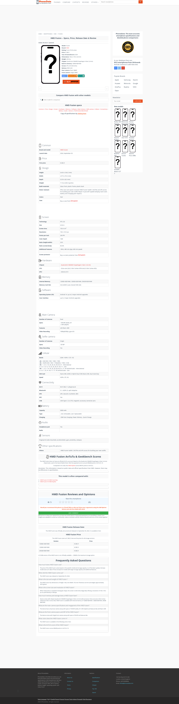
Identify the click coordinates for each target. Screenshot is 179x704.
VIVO (134, 87)
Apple (117, 80)
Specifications (96, 677)
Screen (56, 109)
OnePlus (118, 87)
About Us (69, 677)
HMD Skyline (71, 465)
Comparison (95, 681)
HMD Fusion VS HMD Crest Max (49, 480)
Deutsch (57, 699)
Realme (126, 87)
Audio (66, 111)
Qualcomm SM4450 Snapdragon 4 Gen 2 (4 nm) (76, 265)
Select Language (42, 699)
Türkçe (71, 699)
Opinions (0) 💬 (73, 76)
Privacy (69, 689)
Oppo (117, 91)
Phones (57, 2)
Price (46, 109)
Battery (61, 111)
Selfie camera (90, 109)
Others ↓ (95, 2)
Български (89, 699)
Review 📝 (81, 76)
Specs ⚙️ (64, 76)
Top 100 (94, 689)
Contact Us (70, 681)
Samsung (127, 80)
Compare (66, 2)
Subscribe (137, 101)
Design (51, 109)
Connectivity (103, 109)
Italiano (75, 699)
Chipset (94, 685)
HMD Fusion (64, 150)
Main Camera (81, 109)
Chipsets (76, 2)
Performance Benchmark (81, 111)
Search (94, 692)
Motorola (127, 83)
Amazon (74, 201)
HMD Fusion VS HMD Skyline (48, 482)
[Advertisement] (89, 18)
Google (135, 83)
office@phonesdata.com (126, 683)
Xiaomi (135, 80)
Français (62, 699)
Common (41, 109)
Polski (84, 699)
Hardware (62, 109)
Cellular (97, 109)
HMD (67, 48)
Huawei (117, 83)
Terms (68, 685)
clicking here (82, 113)
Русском (67, 699)
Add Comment (73, 513)
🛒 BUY (67, 81)
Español (53, 699)
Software (74, 109)
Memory (68, 109)
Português (79, 699)
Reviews (85, 2)
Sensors (71, 111)
